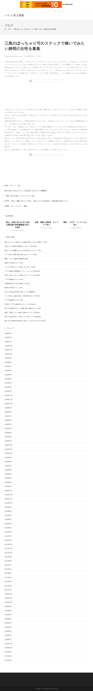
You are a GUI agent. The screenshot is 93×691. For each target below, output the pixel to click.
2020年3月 (8, 631)
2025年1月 (8, 391)
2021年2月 (8, 586)
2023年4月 (8, 478)
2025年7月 (8, 366)
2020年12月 (8, 594)
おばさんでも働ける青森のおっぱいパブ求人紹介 (21, 246)
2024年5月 (8, 424)
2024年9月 (8, 408)
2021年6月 (8, 569)
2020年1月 (8, 639)
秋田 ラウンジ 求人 (13, 185)
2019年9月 (8, 652)
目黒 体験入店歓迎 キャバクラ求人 (46, 223)
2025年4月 (8, 379)
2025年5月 (8, 375)
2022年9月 (8, 507)
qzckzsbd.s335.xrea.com (14, 56)
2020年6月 (8, 619)
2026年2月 (8, 337)
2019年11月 (8, 644)
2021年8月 (8, 561)
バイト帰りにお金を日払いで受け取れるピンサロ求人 (22, 296)
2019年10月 (8, 648)
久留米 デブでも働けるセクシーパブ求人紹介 (20, 304)
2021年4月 (8, 577)
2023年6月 (8, 470)
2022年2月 (8, 536)
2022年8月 (8, 511)
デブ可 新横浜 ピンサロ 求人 (14, 300)
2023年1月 (8, 491)
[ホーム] (5, 29)
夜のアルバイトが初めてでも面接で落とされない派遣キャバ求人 (26, 242)
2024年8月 (8, 412)
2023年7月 (8, 466)
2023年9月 (8, 457)
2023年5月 (8, 474)
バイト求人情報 (14, 15)
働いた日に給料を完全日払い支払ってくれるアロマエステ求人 (25, 321)
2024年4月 (8, 428)
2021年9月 (8, 557)
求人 (39, 56)
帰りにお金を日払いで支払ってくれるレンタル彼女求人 (23, 317)
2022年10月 (8, 503)
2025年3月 (8, 383)
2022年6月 (8, 519)
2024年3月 (8, 433)
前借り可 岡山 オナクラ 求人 (14, 263)
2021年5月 (8, 573)
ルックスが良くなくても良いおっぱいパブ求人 (20, 267)
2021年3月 (8, 581)
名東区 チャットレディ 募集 (16, 206)
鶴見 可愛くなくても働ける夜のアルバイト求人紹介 (22, 312)
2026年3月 (8, 333)
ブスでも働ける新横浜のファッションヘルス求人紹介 (22, 271)
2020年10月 (8, 602)
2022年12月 (8, 495)
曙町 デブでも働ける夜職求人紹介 (16, 259)
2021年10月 (8, 553)
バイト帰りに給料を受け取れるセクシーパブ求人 (21, 254)
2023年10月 (8, 453)
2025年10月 (8, 354)
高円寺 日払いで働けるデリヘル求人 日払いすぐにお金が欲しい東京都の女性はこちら (36, 201)
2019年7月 (8, 660)
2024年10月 (8, 404)
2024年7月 (8, 416)
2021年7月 (8, 565)
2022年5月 (8, 524)
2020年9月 (8, 606)
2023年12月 (8, 445)
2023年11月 (8, 449)
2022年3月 (8, 532)
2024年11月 (8, 399)
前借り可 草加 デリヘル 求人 (14, 288)
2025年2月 (8, 387)
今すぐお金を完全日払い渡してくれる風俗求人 (20, 292)
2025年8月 (8, 362)
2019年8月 (8, 656)
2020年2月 (8, 635)
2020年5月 (8, 623)
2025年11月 (8, 350)
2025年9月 (8, 358)
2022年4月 (8, 528)
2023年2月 (8, 486)
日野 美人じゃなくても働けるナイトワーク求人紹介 (22, 275)
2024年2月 (8, 437)
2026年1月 (8, 342)
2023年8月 (8, 462)
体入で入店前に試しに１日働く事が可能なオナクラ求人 (23, 308)
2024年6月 (8, 420)
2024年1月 (8, 441)
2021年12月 (8, 544)
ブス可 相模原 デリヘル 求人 (14, 279)
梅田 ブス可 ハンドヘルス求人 (75, 223)
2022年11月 (8, 499)
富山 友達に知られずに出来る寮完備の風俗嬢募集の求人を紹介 (18, 225)
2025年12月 (8, 346)
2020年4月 (8, 627)
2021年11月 (8, 548)
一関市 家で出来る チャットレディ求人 (20, 196)
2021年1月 (8, 590)
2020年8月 (8, 610)
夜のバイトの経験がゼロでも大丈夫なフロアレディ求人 (23, 250)
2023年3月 (8, 482)
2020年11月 (8, 598)
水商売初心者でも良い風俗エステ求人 (17, 283)
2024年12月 (8, 395)
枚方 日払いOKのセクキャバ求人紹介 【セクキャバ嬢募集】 (26, 191)
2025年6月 (8, 370)
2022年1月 (8, 540)
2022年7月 (8, 515)
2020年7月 (8, 615)
